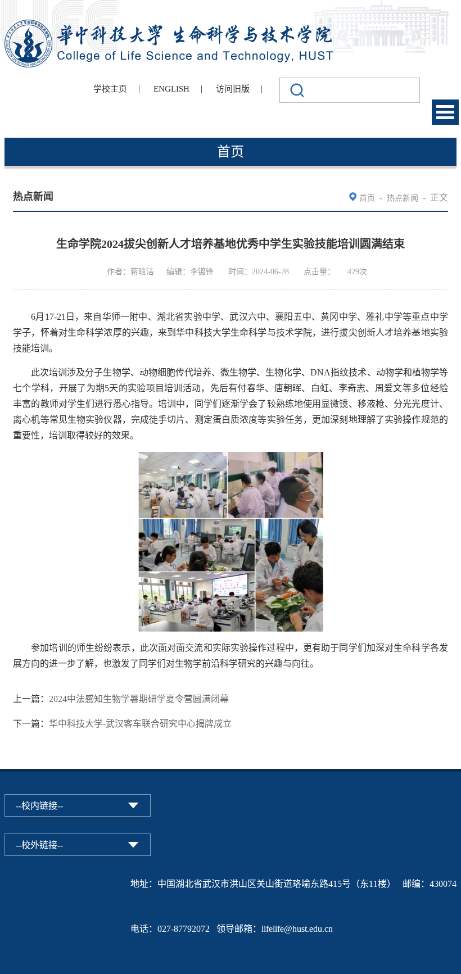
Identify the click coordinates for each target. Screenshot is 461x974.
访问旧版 (233, 88)
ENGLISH (171, 88)
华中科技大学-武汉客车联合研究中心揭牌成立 (140, 723)
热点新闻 (402, 198)
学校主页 (110, 88)
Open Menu (445, 112)
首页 (367, 198)
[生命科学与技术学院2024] (170, 24)
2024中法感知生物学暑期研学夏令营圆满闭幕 (139, 699)
